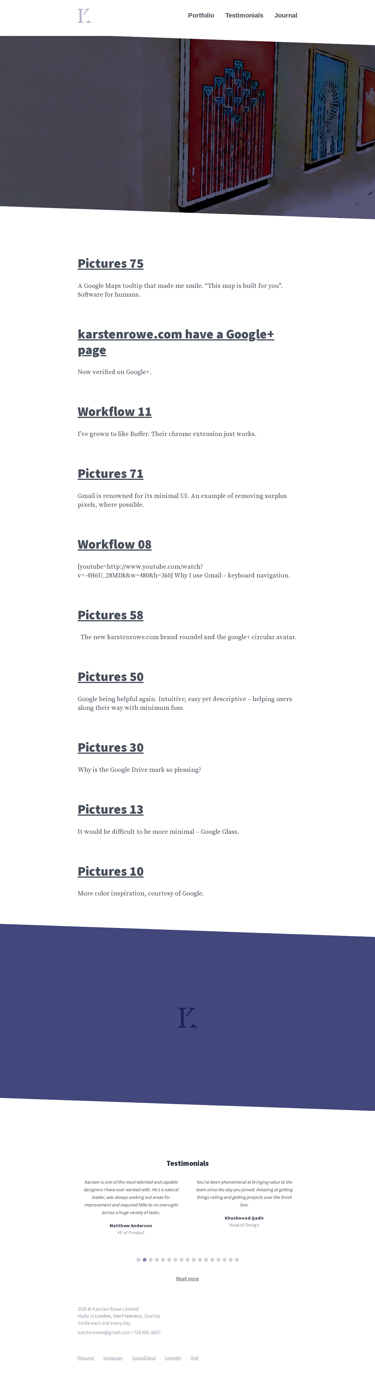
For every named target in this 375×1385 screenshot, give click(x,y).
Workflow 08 (115, 544)
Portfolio (201, 15)
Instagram (113, 1357)
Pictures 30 (111, 747)
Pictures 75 (111, 263)
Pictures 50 (111, 676)
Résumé (86, 1357)
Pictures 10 (111, 871)
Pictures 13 (111, 809)
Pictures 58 (111, 614)
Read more (187, 1278)
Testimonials (244, 15)
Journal (286, 15)
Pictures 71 (111, 473)
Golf (194, 1357)
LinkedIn (173, 1357)
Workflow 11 (115, 411)
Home (87, 12)
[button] (138, 1260)
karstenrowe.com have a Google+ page (176, 342)
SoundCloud (144, 1357)
